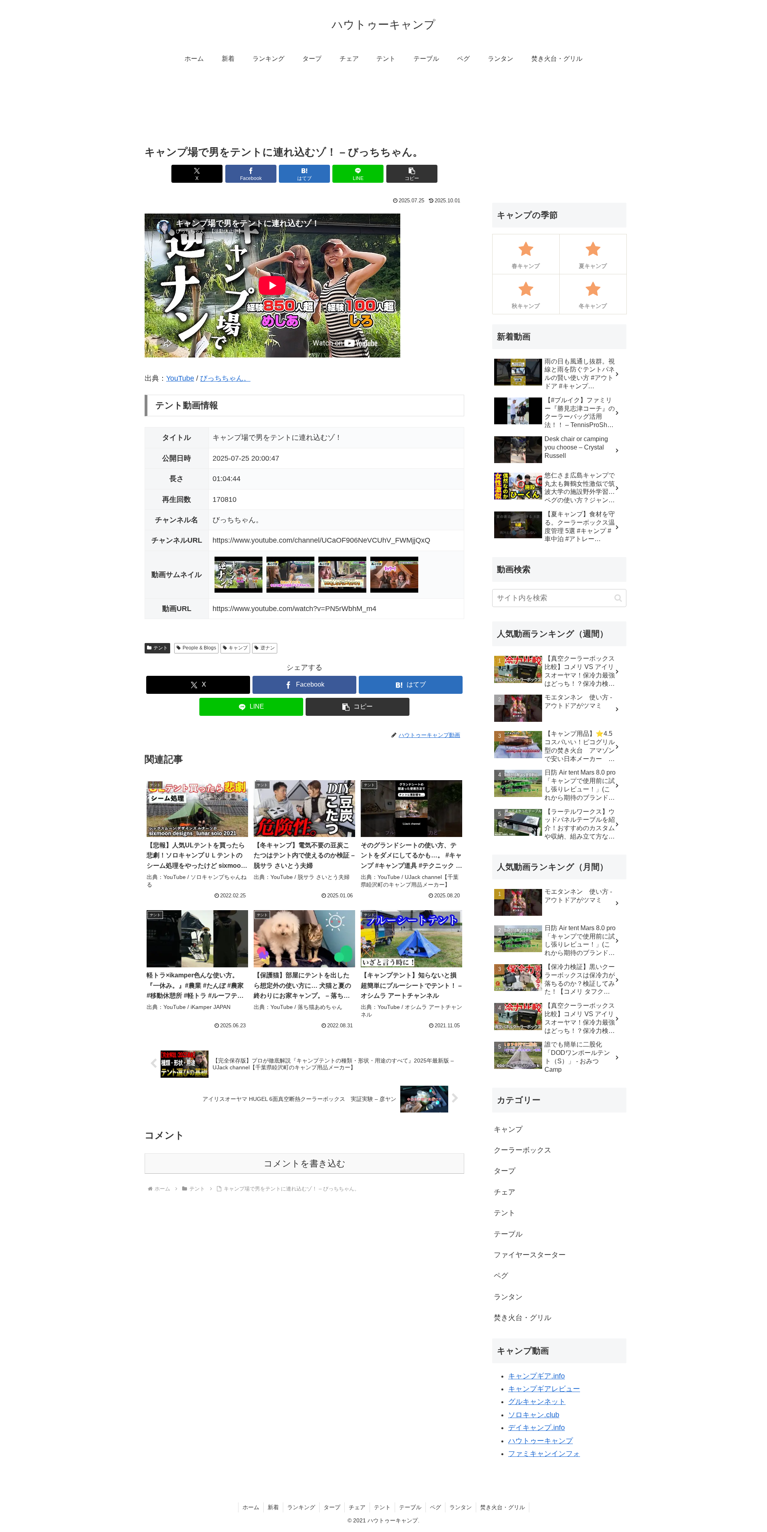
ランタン (460, 1507)
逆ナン (267, 648)
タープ (332, 1507)
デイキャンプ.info (536, 1428)
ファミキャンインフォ (544, 1454)
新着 (273, 1507)
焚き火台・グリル (502, 1507)
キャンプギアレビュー (544, 1389)
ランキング (301, 1507)
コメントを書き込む (305, 1163)
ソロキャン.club (533, 1415)
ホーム (250, 1507)
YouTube (180, 378)
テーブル (410, 1507)
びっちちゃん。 (225, 378)
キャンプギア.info (536, 1376)
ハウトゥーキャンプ (540, 1441)
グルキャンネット (537, 1402)
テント (160, 648)
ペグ (435, 1507)
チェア (357, 1507)
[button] (411, 174)
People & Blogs (199, 648)
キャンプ (238, 648)
